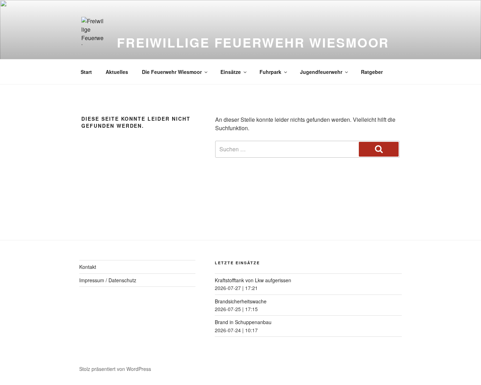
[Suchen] (379, 149)
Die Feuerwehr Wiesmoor (172, 71)
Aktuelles (117, 71)
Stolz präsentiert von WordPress (115, 368)
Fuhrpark (270, 71)
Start (86, 71)
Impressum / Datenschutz (107, 280)
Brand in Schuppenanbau (243, 322)
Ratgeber (372, 71)
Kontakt (87, 266)
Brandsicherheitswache (241, 301)
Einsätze (230, 71)
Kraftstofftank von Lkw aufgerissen (253, 280)
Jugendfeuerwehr (321, 71)
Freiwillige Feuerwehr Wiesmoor (253, 42)
